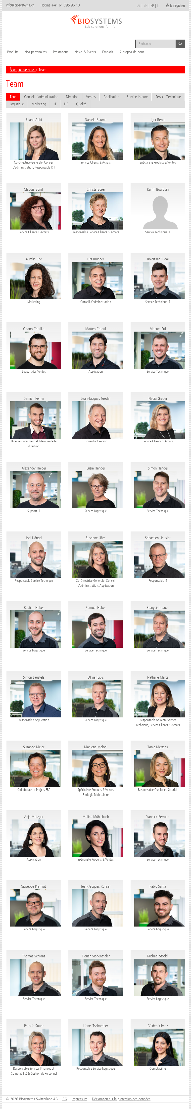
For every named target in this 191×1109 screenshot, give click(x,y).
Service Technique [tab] (168, 96)
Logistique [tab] (17, 104)
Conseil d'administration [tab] (41, 96)
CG (64, 1099)
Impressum (79, 1099)
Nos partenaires (36, 52)
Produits (12, 52)
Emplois (107, 52)
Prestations (60, 52)
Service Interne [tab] (137, 96)
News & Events (85, 52)
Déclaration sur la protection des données (121, 1099)
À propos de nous (131, 52)
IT (158, 5)
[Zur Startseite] (95, 19)
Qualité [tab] (81, 104)
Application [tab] (111, 96)
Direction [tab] (72, 96)
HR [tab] (66, 104)
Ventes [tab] (91, 96)
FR (152, 5)
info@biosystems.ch (20, 5)
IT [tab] (55, 104)
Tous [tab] (13, 96)
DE (139, 5)
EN (145, 5)
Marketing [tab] (39, 104)
